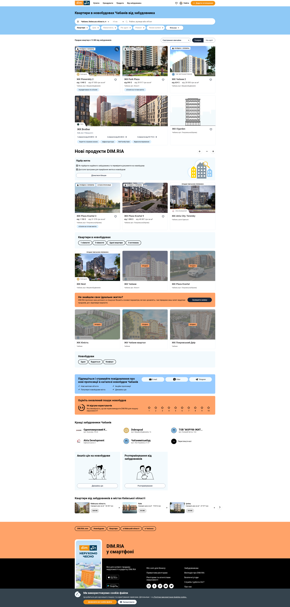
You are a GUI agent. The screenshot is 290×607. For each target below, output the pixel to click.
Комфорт (110, 362)
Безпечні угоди (191, 577)
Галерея (198, 40)
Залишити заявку (199, 300)
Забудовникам (191, 568)
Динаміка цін (97, 486)
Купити (96, 3)
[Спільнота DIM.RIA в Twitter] (171, 586)
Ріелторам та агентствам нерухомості (158, 578)
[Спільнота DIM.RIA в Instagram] (148, 586)
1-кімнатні (85, 243)
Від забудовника (134, 3)
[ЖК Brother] (121, 111)
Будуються (95, 362)
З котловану (133, 243)
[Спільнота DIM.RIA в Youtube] (165, 586)
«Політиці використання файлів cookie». (170, 597)
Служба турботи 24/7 (194, 582)
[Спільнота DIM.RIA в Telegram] (160, 586)
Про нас (188, 586)
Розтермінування (145, 486)
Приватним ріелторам (156, 573)
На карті (209, 40)
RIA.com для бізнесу (156, 568)
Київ (78, 133)
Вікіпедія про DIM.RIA (194, 573)
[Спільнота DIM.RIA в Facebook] (154, 586)
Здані (83, 362)
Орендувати (108, 3)
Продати (120, 3)
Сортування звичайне (172, 40)
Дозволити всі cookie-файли (100, 602)
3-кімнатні (99, 243)
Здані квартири (116, 243)
